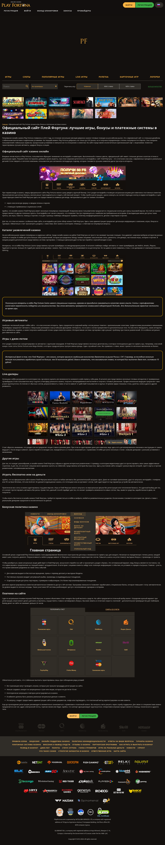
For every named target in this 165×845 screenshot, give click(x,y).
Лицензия (34, 741)
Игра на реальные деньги (111, 748)
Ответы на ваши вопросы (121, 741)
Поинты (56, 748)
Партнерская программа (104, 744)
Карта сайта (120, 751)
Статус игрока (69, 748)
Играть (13, 103)
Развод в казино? (29, 748)
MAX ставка (108, 86)
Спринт (141, 748)
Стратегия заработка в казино (73, 751)
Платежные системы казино (26, 744)
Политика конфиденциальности (89, 741)
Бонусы (68, 11)
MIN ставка (130, 86)
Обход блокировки (47, 11)
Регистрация (145, 5)
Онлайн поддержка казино (56, 741)
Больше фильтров (155, 87)
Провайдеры (84, 11)
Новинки (87, 86)
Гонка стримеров (87, 748)
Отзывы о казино (81, 744)
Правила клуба (19, 741)
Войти (129, 5)
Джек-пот (45, 748)
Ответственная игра (101, 751)
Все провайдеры (37, 86)
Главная (5, 124)
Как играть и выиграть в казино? (136, 744)
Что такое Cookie (47, 751)
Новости (131, 748)
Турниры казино (144, 741)
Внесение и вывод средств (56, 744)
